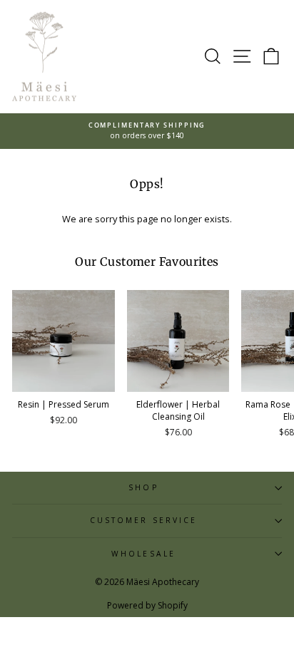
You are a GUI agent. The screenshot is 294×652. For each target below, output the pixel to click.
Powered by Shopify (147, 605)
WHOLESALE (143, 554)
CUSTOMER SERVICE (143, 520)
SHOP (143, 487)
